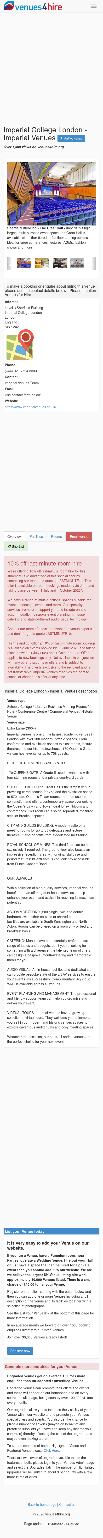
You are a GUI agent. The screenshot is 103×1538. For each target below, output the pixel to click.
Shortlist (17, 546)
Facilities (36, 536)
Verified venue (72, 138)
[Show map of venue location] (51, 344)
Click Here (51, 1450)
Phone (10, 364)
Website (11, 400)
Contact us (67, 1504)
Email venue (79, 536)
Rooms (56, 536)
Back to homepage (42, 1504)
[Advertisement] (51, 69)
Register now (20, 1350)
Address (11, 301)
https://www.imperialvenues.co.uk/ (30, 406)
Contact (11, 376)
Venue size (16, 722)
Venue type (16, 700)
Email (9, 388)
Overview (14, 536)
